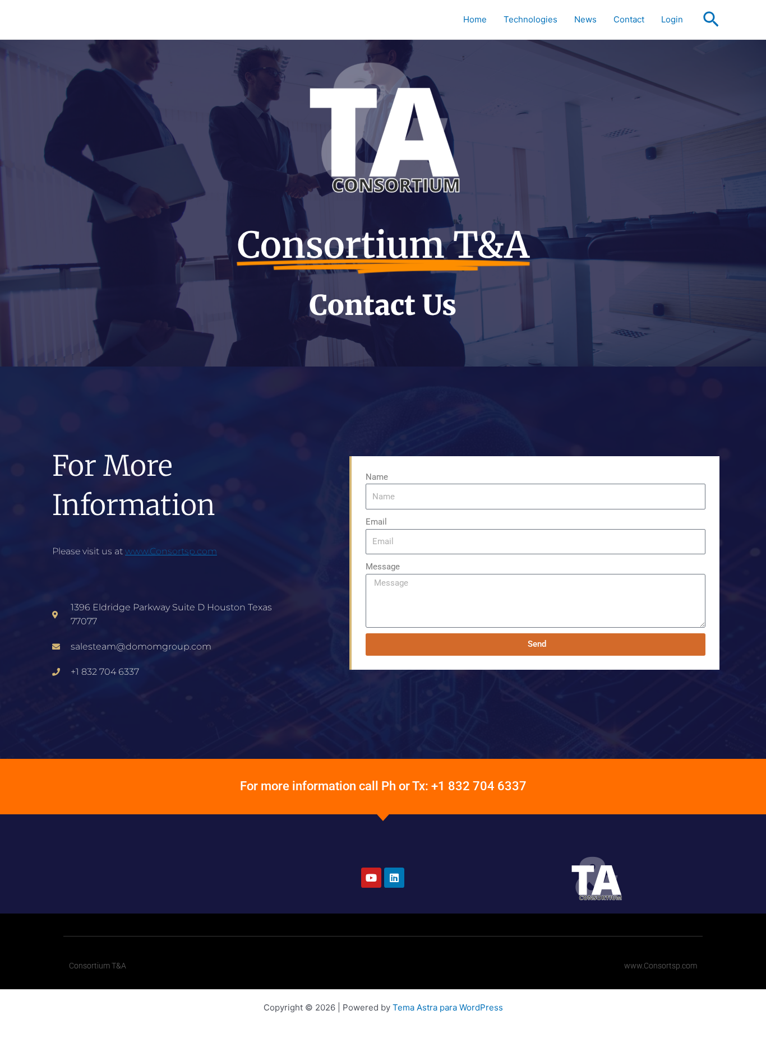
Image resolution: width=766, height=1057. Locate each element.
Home (475, 19)
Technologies (530, 19)
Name (377, 477)
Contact (628, 19)
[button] (711, 19)
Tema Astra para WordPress (448, 1007)
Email (376, 522)
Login (672, 19)
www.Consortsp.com (171, 551)
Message (383, 567)
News (585, 19)
